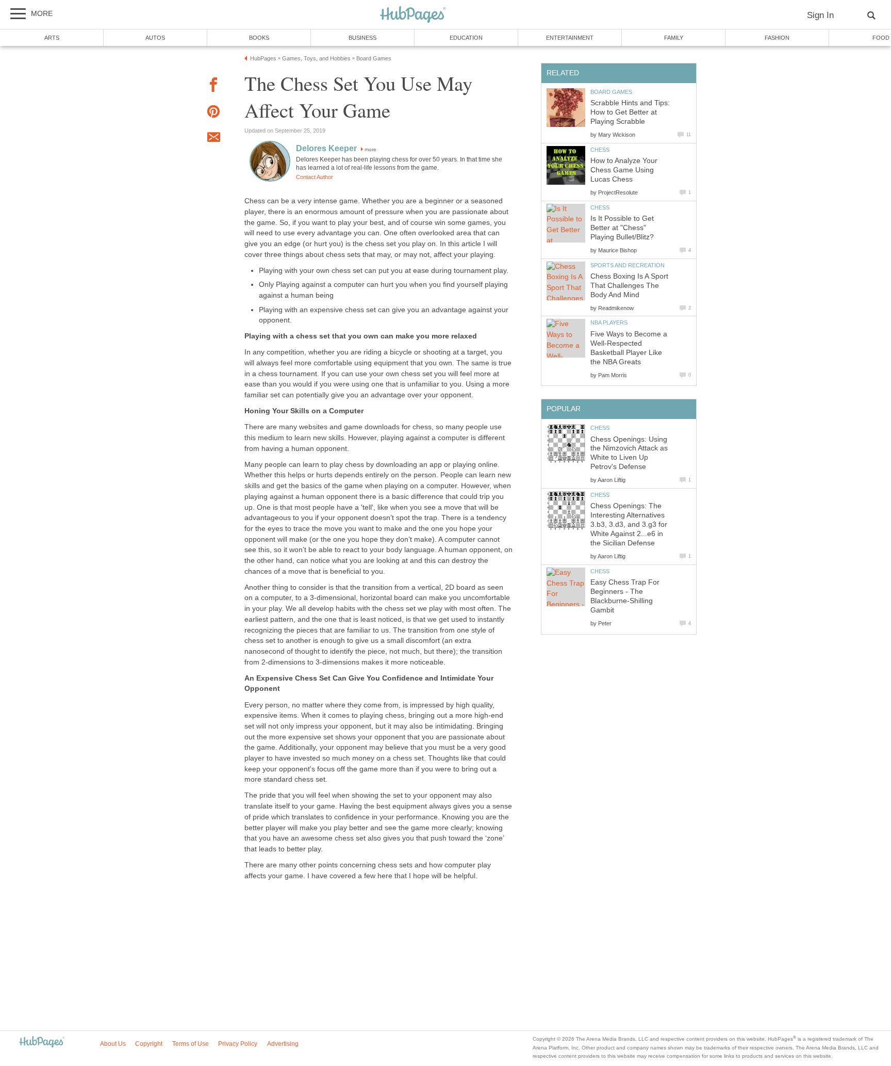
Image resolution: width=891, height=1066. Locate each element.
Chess (599, 150)
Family (673, 38)
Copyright (148, 1043)
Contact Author (314, 177)
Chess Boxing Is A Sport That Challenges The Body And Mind (629, 285)
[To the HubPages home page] (41, 1042)
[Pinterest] (213, 113)
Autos (155, 38)
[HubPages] (413, 15)
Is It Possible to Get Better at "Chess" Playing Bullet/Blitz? (622, 228)
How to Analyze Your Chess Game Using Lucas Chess (623, 170)
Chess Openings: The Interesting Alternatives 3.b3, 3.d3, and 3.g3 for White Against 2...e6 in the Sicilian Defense (628, 524)
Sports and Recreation (627, 265)
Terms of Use (190, 1043)
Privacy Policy (237, 1043)
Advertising (283, 1043)
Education (466, 38)
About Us (113, 1043)
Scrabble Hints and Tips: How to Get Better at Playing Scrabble (630, 112)
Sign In (820, 15)
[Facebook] (213, 86)
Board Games (611, 92)
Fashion (777, 38)
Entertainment (569, 38)
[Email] (213, 138)
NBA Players (609, 322)
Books (259, 38)
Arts (51, 38)
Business (362, 38)
